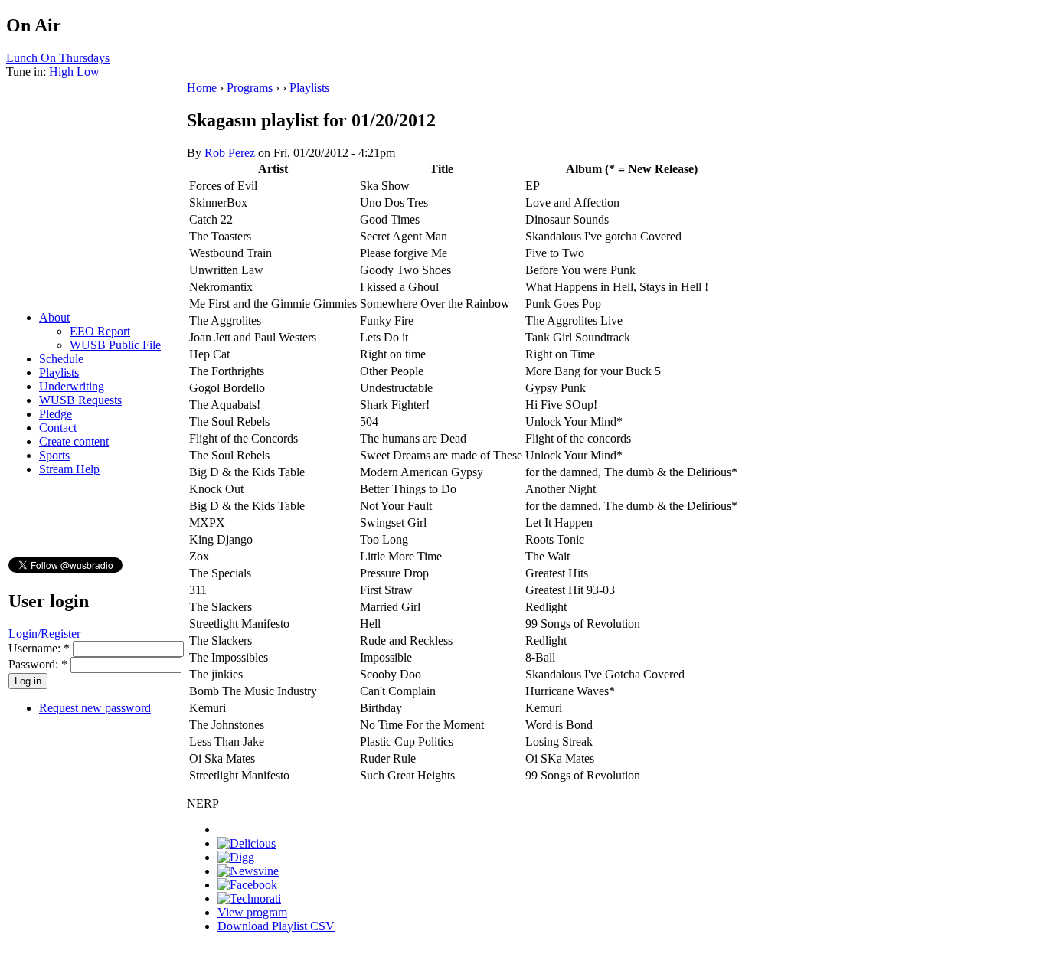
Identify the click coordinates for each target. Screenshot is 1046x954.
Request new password (95, 707)
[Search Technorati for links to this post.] (249, 898)
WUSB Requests (80, 400)
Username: (39, 648)
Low (88, 71)
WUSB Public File (115, 344)
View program (252, 912)
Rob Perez (229, 152)
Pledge (55, 413)
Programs (250, 87)
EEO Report (100, 331)
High (61, 71)
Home (202, 87)
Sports (54, 455)
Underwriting (71, 386)
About (54, 317)
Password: (37, 664)
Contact (58, 427)
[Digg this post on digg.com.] (235, 857)
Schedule (61, 358)
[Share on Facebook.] (247, 884)
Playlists (59, 372)
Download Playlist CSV (276, 926)
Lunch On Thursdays (58, 57)
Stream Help (69, 468)
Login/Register (44, 633)
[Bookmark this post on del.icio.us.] (246, 843)
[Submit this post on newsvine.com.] (248, 870)
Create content (74, 441)
